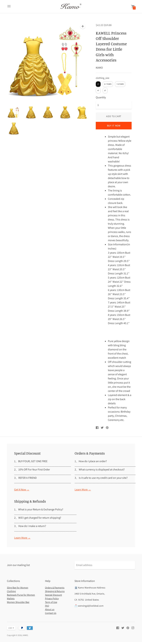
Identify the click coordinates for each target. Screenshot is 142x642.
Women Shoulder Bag (18, 602)
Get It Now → (21, 489)
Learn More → (83, 489)
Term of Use (51, 602)
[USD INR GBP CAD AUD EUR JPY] (9, 628)
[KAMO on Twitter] (122, 627)
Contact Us (50, 613)
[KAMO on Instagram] (132, 627)
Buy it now (114, 125)
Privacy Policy (52, 598)
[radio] (98, 84)
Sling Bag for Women (17, 587)
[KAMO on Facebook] (117, 627)
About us (49, 609)
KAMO (25, 635)
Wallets (11, 598)
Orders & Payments (54, 587)
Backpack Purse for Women (21, 594)
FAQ (47, 605)
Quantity (101, 97)
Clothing (11, 591)
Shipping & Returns (55, 591)
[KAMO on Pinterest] (127, 627)
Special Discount (53, 594)
